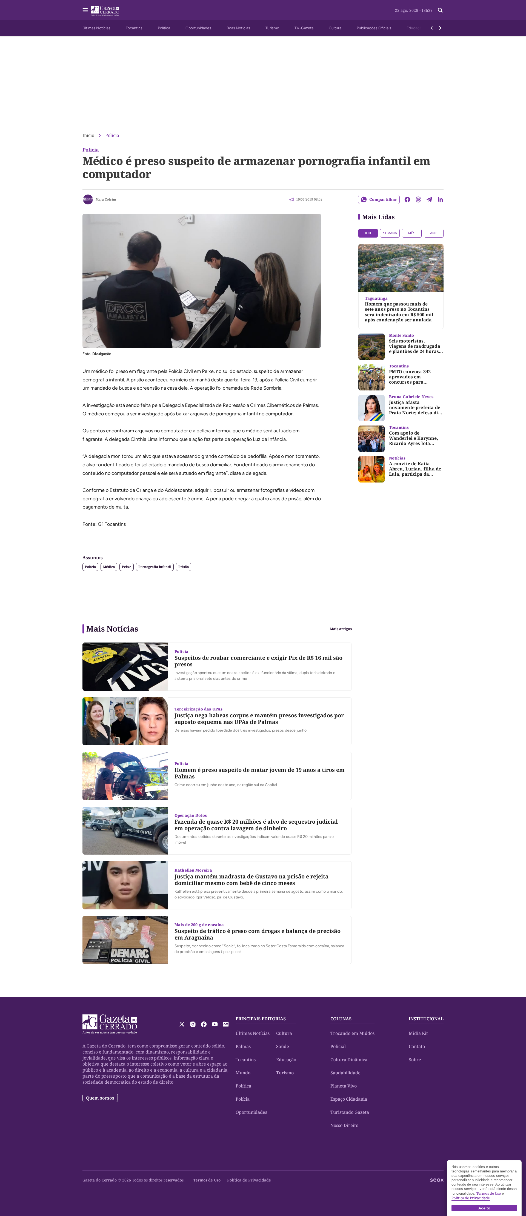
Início (88, 135)
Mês (411, 233)
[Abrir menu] (85, 10)
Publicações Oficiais (374, 28)
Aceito (484, 1208)
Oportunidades (198, 28)
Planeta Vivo (343, 1086)
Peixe (126, 566)
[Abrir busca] (440, 10)
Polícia (112, 135)
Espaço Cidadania (348, 1099)
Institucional (426, 1019)
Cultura (335, 28)
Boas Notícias (238, 28)
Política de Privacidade (249, 1180)
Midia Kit (418, 1033)
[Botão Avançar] (440, 28)
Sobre (415, 1060)
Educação (415, 28)
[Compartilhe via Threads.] (418, 199)
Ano (433, 233)
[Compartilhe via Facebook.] (407, 199)
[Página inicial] (109, 1024)
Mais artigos (341, 629)
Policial (338, 1046)
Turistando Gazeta (349, 1112)
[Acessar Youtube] (214, 1024)
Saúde (282, 1046)
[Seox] (437, 1180)
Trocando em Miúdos (352, 1033)
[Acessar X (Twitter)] (182, 1024)
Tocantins (134, 28)
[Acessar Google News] (225, 1024)
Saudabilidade (345, 1073)
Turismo (272, 28)
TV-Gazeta (304, 28)
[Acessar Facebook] (204, 1024)
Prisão (183, 566)
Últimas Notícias (96, 28)
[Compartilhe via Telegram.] (429, 199)
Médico (109, 566)
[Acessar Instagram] (193, 1024)
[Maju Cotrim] (87, 199)
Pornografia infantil (154, 566)
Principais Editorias (261, 1019)
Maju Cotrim (106, 199)
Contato (417, 1046)
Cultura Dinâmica (348, 1060)
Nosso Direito (344, 1125)
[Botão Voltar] (431, 28)
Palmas (243, 1046)
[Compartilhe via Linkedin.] (440, 199)
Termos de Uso (207, 1180)
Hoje (368, 233)
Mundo (243, 1073)
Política (164, 28)
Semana (390, 233)
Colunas (340, 1019)
